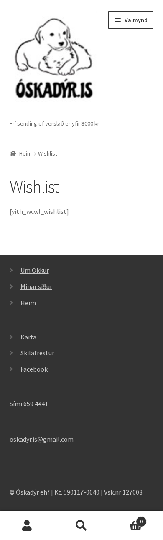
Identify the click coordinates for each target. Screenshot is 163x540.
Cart (126, 518)
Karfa (28, 337)
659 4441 (35, 403)
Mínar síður (36, 286)
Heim (25, 153)
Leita (81, 526)
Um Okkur (34, 270)
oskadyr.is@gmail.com (42, 439)
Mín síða (27, 526)
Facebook (34, 369)
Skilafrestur (37, 353)
